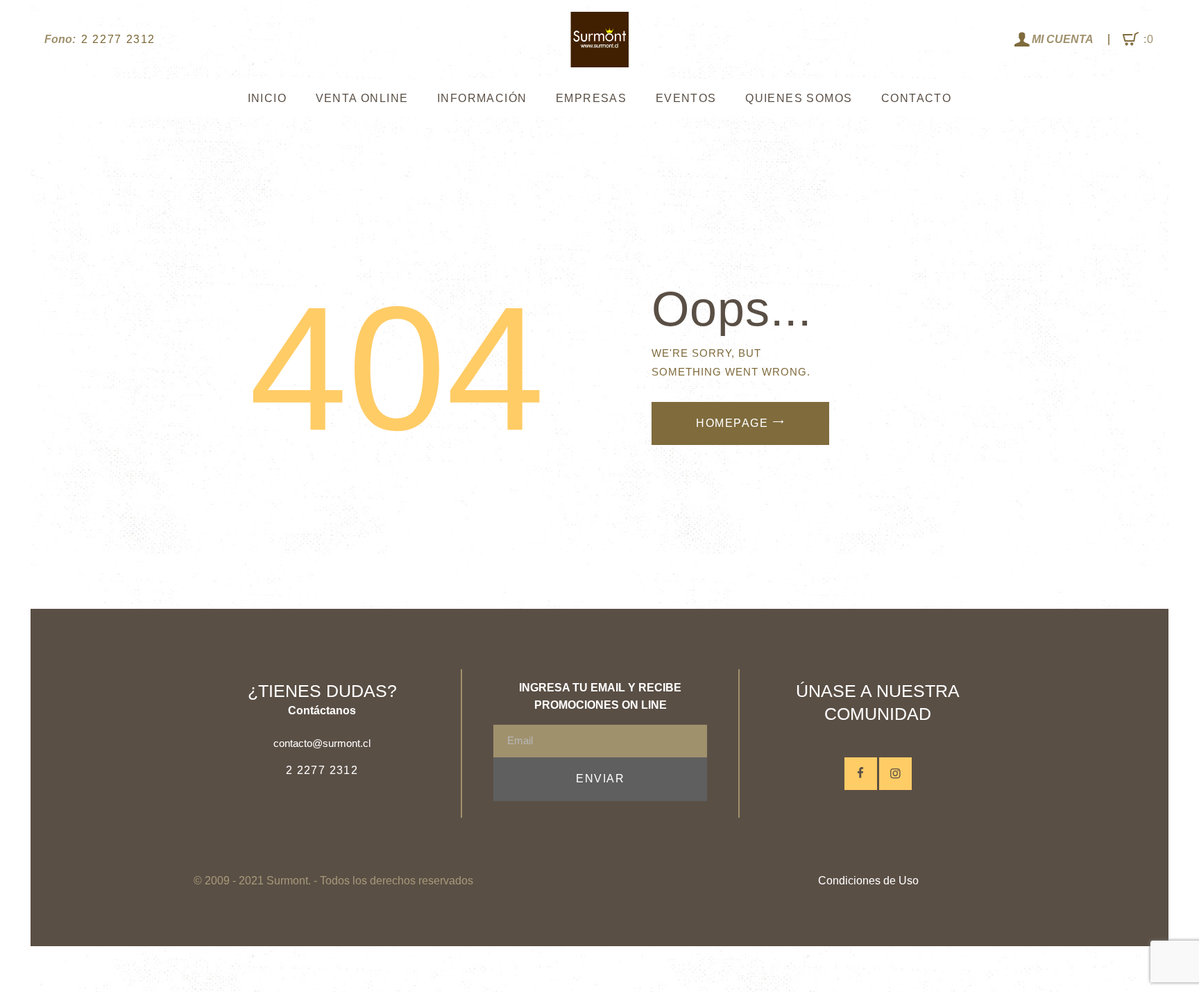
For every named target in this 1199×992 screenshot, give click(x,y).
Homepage (732, 423)
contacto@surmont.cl (322, 743)
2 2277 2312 (322, 770)
